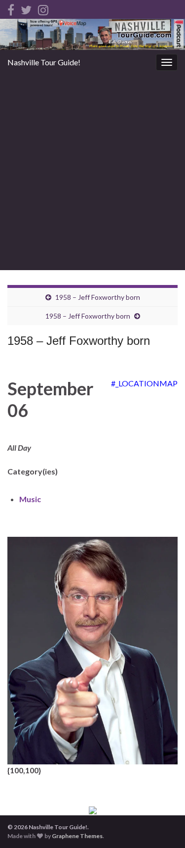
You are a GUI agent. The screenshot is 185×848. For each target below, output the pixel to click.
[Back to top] (162, 825)
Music (30, 499)
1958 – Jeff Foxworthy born (97, 297)
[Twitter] (26, 8)
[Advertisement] (92, 172)
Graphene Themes (77, 836)
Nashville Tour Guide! (43, 62)
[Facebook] (10, 8)
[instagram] (43, 8)
